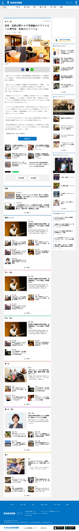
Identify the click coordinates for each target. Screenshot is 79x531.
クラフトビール (9, 32)
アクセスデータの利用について (33, 513)
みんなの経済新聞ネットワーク (11, 528)
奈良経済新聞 (14, 2)
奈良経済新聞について (31, 511)
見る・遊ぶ (27, 7)
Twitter (70, 3)
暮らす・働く (43, 7)
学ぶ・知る (53, 7)
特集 (61, 7)
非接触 (19, 32)
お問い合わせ (45, 513)
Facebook (67, 3)
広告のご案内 (29, 515)
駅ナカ (15, 32)
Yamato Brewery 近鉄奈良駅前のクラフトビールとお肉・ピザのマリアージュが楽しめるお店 (38, 164)
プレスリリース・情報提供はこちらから (51, 511)
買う (35, 7)
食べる (18, 7)
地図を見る (27, 138)
